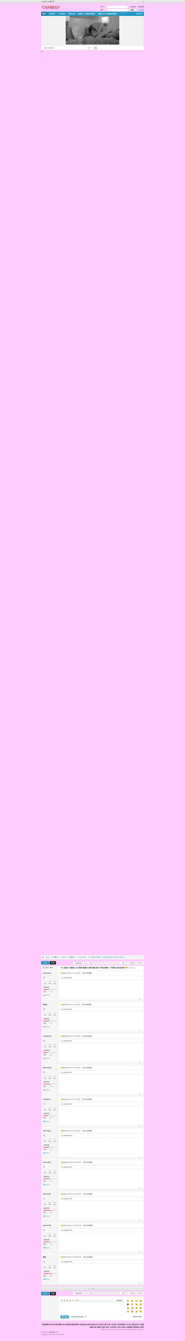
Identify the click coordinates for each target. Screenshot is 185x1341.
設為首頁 (45, 1)
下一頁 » (92, 1288)
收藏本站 (51, 1)
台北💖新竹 (55, 957)
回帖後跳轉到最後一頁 (79, 1317)
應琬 (44, 1257)
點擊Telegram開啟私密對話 (107, 14)
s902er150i (47, 1162)
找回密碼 (141, 7)
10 (117, 963)
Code (75, 1300)
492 (50, 1013)
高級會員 (46, 987)
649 (55, 1045)
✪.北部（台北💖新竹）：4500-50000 (74, 957)
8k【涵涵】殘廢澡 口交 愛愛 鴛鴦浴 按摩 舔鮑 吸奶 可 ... (107, 957)
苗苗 (51, 967)
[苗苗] (44, 967)
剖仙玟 (45, 1004)
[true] (96, 47)
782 (55, 1202)
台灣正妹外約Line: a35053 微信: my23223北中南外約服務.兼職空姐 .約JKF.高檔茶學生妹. (43, 957)
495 (50, 1234)
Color (64, 1300)
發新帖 (45, 963)
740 (55, 1234)
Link (70, 1300)
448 (50, 1108)
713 (55, 1139)
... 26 (122, 963)
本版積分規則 (137, 1316)
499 (50, 1076)
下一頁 (139, 963)
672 (55, 1108)
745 (55, 1076)
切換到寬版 (142, 1)
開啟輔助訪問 (140, 1)
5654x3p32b (47, 1068)
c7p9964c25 (47, 1036)
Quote (72, 1300)
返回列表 (79, 963)
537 (50, 1265)
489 (50, 1171)
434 (50, 1045)
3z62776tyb (47, 1131)
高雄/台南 (71, 14)
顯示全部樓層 (87, 973)
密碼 (101, 10)
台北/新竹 (52, 14)
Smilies (78, 1300)
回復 (52, 963)
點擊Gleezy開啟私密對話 (86, 14)
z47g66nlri (46, 1099)
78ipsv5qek (47, 973)
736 (55, 1013)
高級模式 (119, 1300)
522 (50, 1202)
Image (67, 1300)
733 (55, 1171)
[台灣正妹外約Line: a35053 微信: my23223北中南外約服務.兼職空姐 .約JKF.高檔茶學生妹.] (50, 9)
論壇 (44, 14)
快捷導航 (139, 14)
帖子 (89, 48)
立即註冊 (141, 10)
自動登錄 (133, 7)
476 (50, 1139)
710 (55, 981)
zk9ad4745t (47, 1225)
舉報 (139, 999)
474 (50, 981)
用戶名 (102, 6)
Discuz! (52, 1332)
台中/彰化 (62, 14)
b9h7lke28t (47, 1194)
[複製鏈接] (131, 968)
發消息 (47, 995)
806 (55, 1265)
